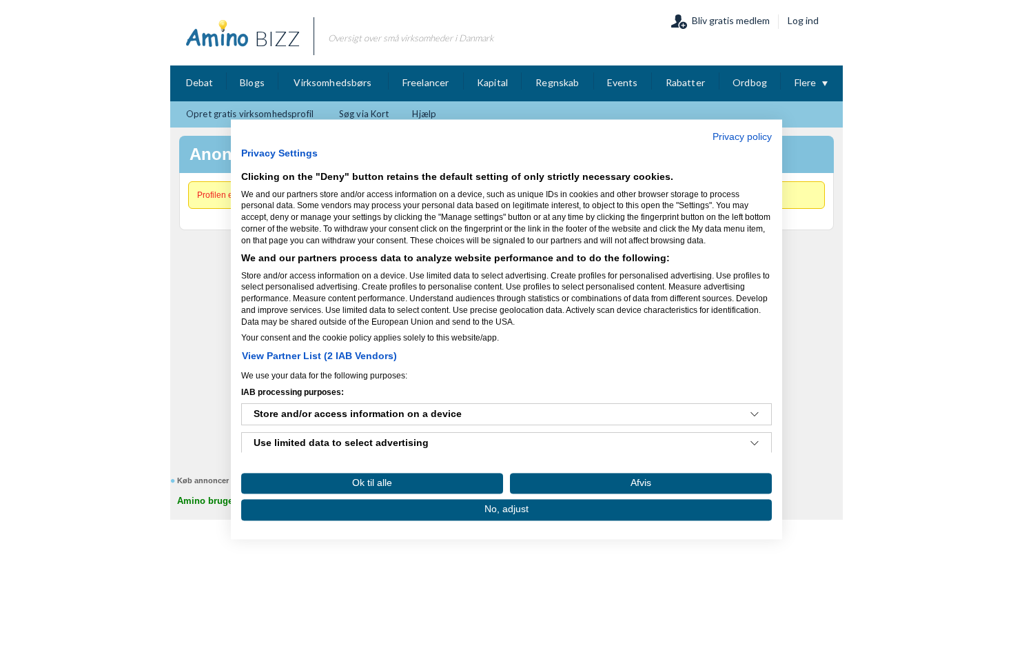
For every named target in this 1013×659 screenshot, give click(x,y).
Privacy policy (742, 137)
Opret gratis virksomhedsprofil (250, 113)
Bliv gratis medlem (731, 20)
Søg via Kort (364, 113)
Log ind (803, 20)
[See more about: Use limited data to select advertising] (754, 444)
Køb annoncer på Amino (221, 480)
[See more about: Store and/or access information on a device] (754, 415)
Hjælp (424, 113)
